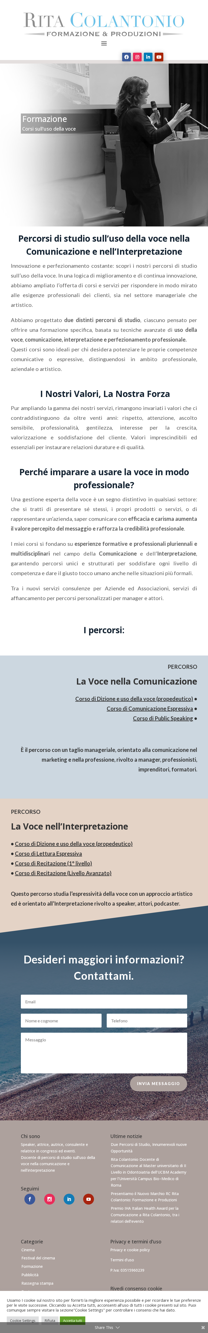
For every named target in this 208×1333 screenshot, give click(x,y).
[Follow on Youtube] (159, 57)
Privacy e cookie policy (130, 1249)
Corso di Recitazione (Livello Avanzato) (63, 873)
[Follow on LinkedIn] (148, 57)
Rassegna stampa (37, 1283)
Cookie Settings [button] (22, 1320)
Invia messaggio (158, 1083)
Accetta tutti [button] (72, 1320)
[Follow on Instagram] (137, 57)
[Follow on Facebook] (126, 57)
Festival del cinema (38, 1257)
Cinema (28, 1249)
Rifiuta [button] (50, 1320)
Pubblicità (29, 1274)
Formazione (32, 1266)
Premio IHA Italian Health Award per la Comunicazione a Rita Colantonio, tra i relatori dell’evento (145, 1215)
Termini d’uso (122, 1259)
